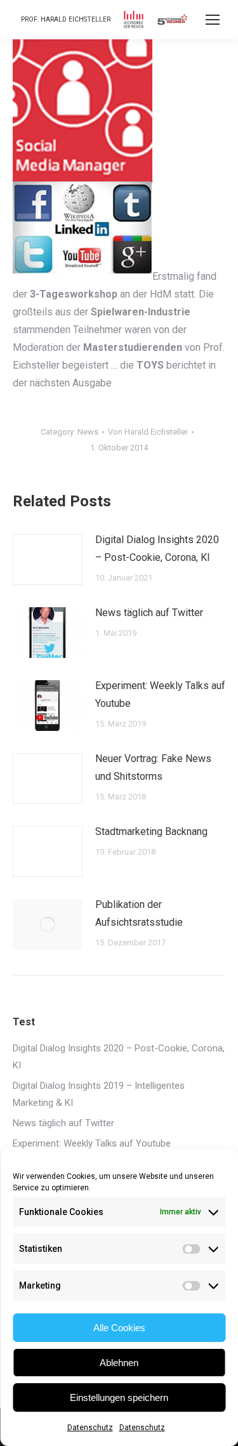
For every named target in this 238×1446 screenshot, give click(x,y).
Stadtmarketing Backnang (151, 831)
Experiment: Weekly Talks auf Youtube (160, 694)
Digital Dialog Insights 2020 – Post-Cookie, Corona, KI (157, 548)
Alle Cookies (119, 1327)
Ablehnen (119, 1362)
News (87, 432)
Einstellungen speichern (119, 1397)
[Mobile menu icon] (212, 19)
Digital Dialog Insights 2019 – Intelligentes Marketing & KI (99, 1094)
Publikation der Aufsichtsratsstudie (139, 913)
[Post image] (48, 559)
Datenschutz (90, 1427)
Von (148, 432)
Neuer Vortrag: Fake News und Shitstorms (153, 767)
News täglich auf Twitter (149, 613)
